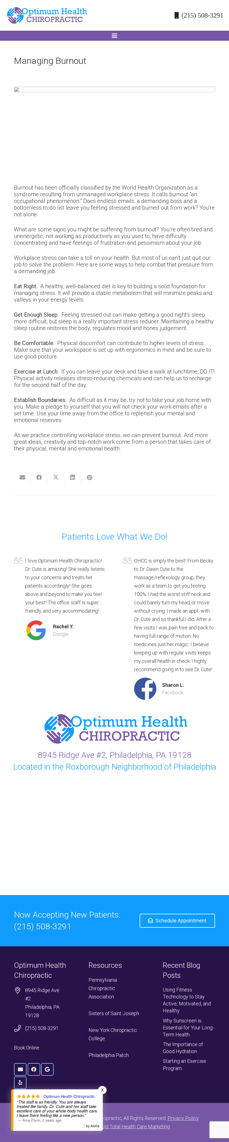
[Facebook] (34, 1069)
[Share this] (39, 477)
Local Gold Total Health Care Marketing (127, 1126)
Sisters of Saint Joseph (114, 1013)
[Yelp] (20, 1082)
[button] (114, 35)
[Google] (47, 1069)
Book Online (26, 1048)
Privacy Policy (183, 1118)
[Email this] (22, 477)
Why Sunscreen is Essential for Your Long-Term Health (188, 1027)
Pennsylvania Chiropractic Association (103, 988)
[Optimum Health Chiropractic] (46, 15)
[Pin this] (89, 477)
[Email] (20, 1069)
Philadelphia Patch (109, 1055)
